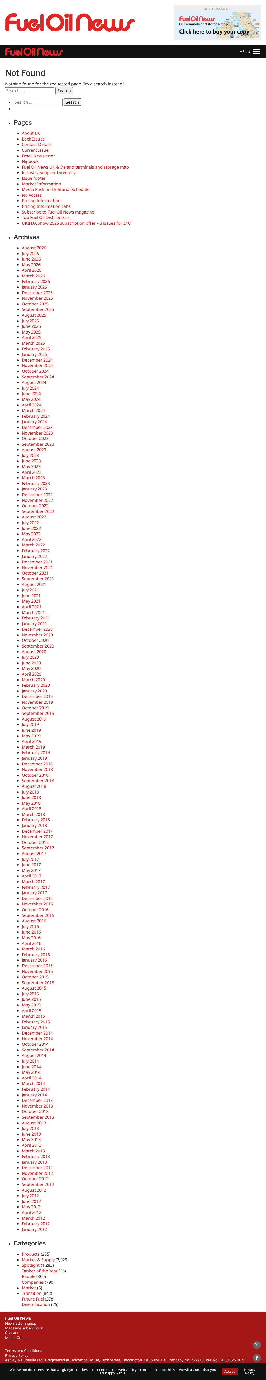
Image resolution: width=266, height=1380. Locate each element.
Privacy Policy (16, 1355)
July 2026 (30, 253)
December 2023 (37, 427)
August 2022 (34, 517)
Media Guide (15, 1337)
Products (31, 1254)
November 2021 (37, 567)
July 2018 (30, 792)
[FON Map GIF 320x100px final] (217, 25)
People (28, 1276)
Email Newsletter (38, 156)
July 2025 (30, 321)
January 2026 (34, 287)
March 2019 (33, 747)
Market (29, 1288)
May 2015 (31, 1005)
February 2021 (36, 618)
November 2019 (37, 702)
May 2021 (31, 601)
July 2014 (30, 1061)
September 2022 (38, 511)
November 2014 (37, 1039)
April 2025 (31, 337)
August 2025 (34, 315)
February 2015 (36, 1022)
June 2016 (31, 932)
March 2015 (33, 1016)
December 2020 (37, 629)
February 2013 (36, 1156)
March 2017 (33, 881)
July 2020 (30, 657)
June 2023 (31, 461)
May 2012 (31, 1207)
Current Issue (35, 150)
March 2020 (33, 680)
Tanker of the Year (40, 1271)
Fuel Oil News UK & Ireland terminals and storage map (75, 167)
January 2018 (34, 825)
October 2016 (35, 909)
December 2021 (37, 562)
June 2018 (31, 797)
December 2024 (37, 360)
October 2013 (35, 1111)
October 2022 (35, 506)
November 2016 (37, 904)
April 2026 (31, 270)
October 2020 (35, 640)
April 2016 (31, 943)
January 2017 (34, 893)
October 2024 (35, 371)
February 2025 (36, 349)
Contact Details (37, 144)
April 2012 (31, 1212)
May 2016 (31, 938)
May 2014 (31, 1072)
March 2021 (33, 612)
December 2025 (37, 293)
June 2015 (31, 999)
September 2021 (38, 579)
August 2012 (34, 1190)
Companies (33, 1282)
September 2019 (38, 713)
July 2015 (30, 994)
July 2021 (30, 590)
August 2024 (34, 382)
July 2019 (30, 724)
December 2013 (37, 1100)
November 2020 (37, 635)
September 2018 (38, 780)
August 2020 (34, 652)
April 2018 (31, 808)
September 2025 (38, 309)
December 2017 (37, 831)
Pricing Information (41, 200)
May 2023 (31, 466)
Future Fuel (33, 1299)
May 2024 (31, 399)
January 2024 (34, 421)
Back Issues (33, 139)
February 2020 (36, 685)
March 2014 (33, 1083)
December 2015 (37, 966)
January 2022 (34, 556)
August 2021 (34, 584)
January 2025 (34, 354)
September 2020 (38, 646)
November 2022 (37, 500)
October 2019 (35, 708)
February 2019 (36, 752)
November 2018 (37, 769)
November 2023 (37, 433)
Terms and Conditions (23, 1350)
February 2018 (36, 820)
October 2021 (35, 573)
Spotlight (31, 1265)
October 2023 (35, 438)
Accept (229, 1371)
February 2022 (36, 551)
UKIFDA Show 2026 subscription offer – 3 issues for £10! (76, 223)
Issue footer (34, 178)
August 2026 (34, 248)
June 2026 (31, 259)
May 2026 (31, 265)
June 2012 (31, 1201)
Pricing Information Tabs (46, 206)
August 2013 (34, 1123)
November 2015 (37, 971)
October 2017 (35, 842)
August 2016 (34, 921)
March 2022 (33, 545)
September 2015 (38, 982)
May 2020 (31, 668)
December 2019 (37, 696)
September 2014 (38, 1050)
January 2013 (34, 1162)
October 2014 (35, 1044)
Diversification (36, 1304)
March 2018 (33, 814)
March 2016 (33, 949)
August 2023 (34, 449)
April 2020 (31, 674)
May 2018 (31, 803)
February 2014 (36, 1089)
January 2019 (34, 758)
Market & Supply (38, 1260)
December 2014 (37, 1033)
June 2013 (31, 1134)
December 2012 (37, 1167)
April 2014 (31, 1078)
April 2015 (31, 1011)
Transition (32, 1293)
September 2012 (38, 1184)
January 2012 (34, 1229)
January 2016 (34, 960)
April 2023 (31, 472)
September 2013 (38, 1117)
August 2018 (34, 786)
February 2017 (36, 887)
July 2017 (30, 859)
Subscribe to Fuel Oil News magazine (58, 212)
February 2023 (36, 483)
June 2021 (31, 595)
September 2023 (38, 444)
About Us (31, 133)
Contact (11, 1332)
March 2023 (33, 478)
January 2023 (34, 489)
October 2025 (35, 304)
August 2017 (34, 853)
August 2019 (34, 719)
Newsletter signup (20, 1323)
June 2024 (31, 393)
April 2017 (31, 876)
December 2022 (37, 494)
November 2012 (37, 1173)
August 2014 (34, 1055)
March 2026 (33, 276)
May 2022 (31, 534)
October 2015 (35, 977)
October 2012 (35, 1179)
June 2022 (31, 528)
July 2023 (30, 455)
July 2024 (30, 388)
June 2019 (31, 730)
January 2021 (34, 623)
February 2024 (36, 416)
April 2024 (31, 405)
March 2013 (33, 1151)
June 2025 (31, 326)
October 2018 (35, 775)
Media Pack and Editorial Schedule (55, 189)
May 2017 (31, 870)
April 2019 (31, 741)
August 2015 (34, 988)
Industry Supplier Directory (48, 172)
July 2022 (30, 522)
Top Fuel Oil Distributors (46, 217)
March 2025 (33, 343)
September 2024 (38, 377)
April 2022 (31, 539)
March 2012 (33, 1218)
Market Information (41, 184)
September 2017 (38, 848)
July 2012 (30, 1195)
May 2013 (31, 1139)
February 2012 (36, 1223)
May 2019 (31, 736)
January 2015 (34, 1027)
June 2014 (31, 1067)
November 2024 (37, 365)
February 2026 (36, 281)
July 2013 (30, 1128)
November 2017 (37, 836)
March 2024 (33, 410)
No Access (32, 195)
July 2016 (30, 926)
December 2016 (37, 898)
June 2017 (31, 865)
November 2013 (37, 1106)
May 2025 (31, 332)
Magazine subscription (24, 1327)
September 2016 (38, 915)
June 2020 (31, 663)
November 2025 (37, 298)
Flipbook (30, 161)
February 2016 (36, 954)
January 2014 (34, 1095)
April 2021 (31, 607)
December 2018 (37, 764)
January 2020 (34, 691)
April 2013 (31, 1145)
